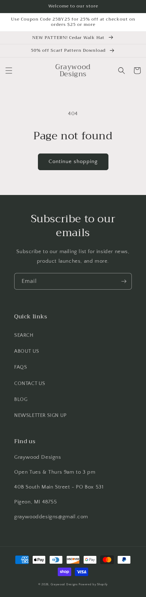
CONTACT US (29, 383)
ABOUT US (26, 351)
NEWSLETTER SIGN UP (40, 415)
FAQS (20, 367)
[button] (9, 70)
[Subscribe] (123, 281)
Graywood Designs (64, 584)
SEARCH (24, 335)
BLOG (20, 399)
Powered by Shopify (93, 584)
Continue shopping (73, 161)
